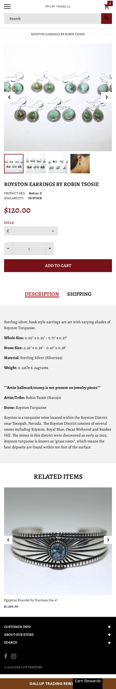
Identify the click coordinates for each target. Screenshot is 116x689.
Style (9, 223)
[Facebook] (6, 657)
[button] (58, 683)
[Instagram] (13, 657)
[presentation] (8, 540)
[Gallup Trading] (58, 6)
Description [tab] (42, 294)
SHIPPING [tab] (79, 294)
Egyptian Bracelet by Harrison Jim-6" (31, 600)
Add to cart (58, 266)
